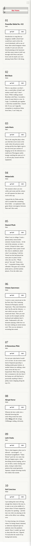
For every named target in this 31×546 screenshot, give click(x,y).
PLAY (12, 31)
